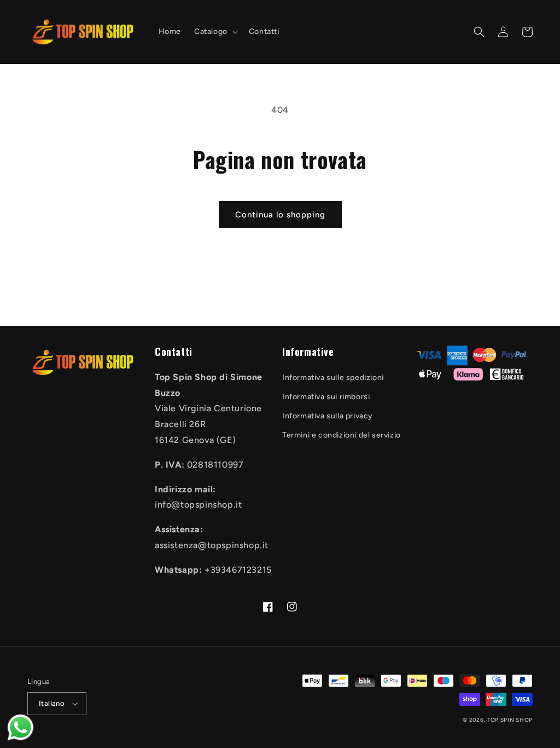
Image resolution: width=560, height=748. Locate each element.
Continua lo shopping (280, 215)
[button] (215, 31)
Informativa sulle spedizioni (333, 377)
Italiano (52, 703)
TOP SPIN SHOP (510, 719)
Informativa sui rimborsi (326, 396)
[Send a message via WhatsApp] (20, 727)
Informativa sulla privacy (327, 416)
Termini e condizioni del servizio (341, 435)
